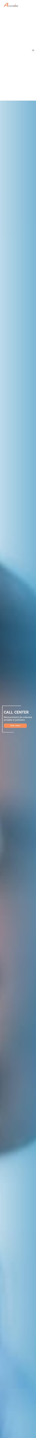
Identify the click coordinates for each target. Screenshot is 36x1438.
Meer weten (15, 730)
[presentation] (4, 621)
